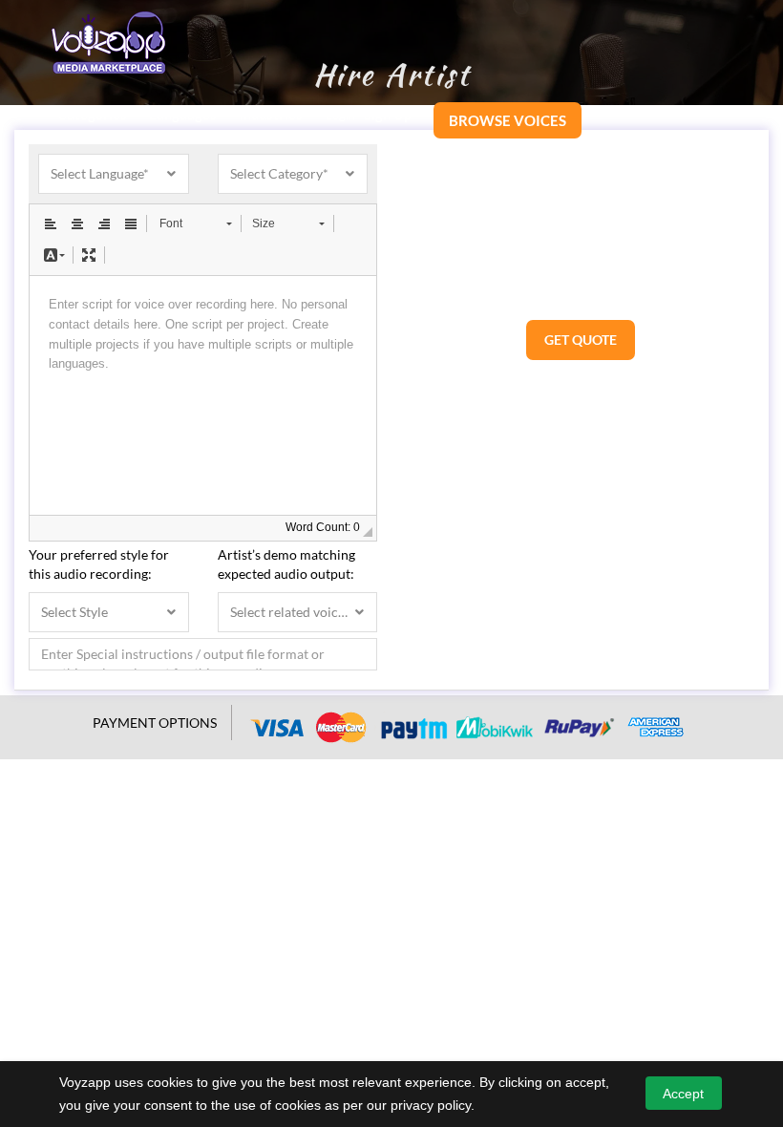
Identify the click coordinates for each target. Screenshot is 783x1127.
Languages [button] (184, 113)
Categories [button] (93, 113)
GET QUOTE (580, 339)
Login (340, 114)
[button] (50, 223)
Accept (683, 1093)
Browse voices (507, 120)
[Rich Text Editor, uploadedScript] (203, 395)
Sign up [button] (389, 113)
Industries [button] (272, 113)
